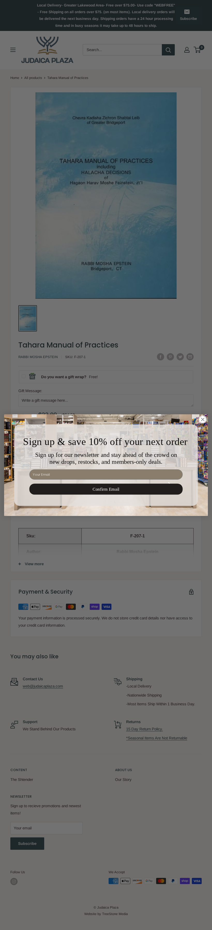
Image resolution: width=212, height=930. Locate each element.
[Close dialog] (202, 419)
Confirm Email (106, 488)
